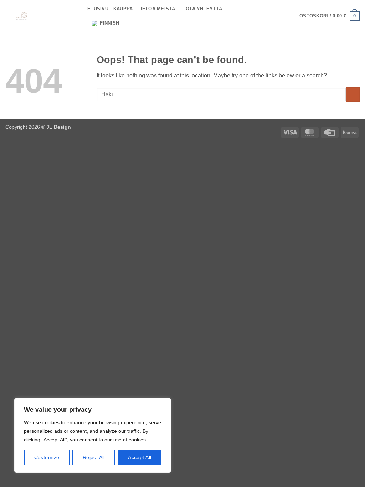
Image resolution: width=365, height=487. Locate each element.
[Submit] (353, 94)
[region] (92, 435)
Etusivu (97, 8)
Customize (47, 457)
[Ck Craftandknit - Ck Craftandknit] (41, 16)
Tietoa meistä (156, 8)
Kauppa (123, 8)
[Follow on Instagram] (275, 16)
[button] (329, 16)
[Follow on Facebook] (265, 16)
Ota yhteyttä (204, 8)
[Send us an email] (284, 16)
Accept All (139, 457)
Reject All (94, 457)
